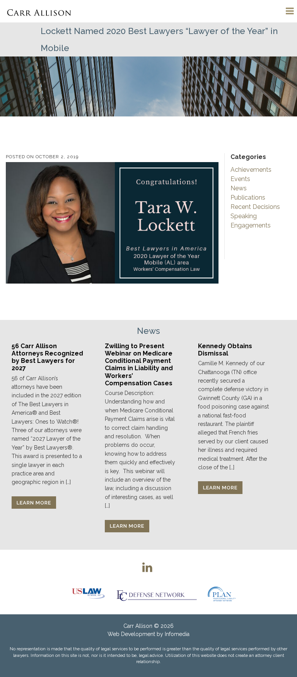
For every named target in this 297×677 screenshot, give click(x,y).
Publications (247, 197)
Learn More (34, 503)
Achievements (250, 169)
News (238, 188)
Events (240, 179)
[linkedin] (147, 567)
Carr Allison (137, 626)
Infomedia (177, 634)
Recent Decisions (255, 206)
